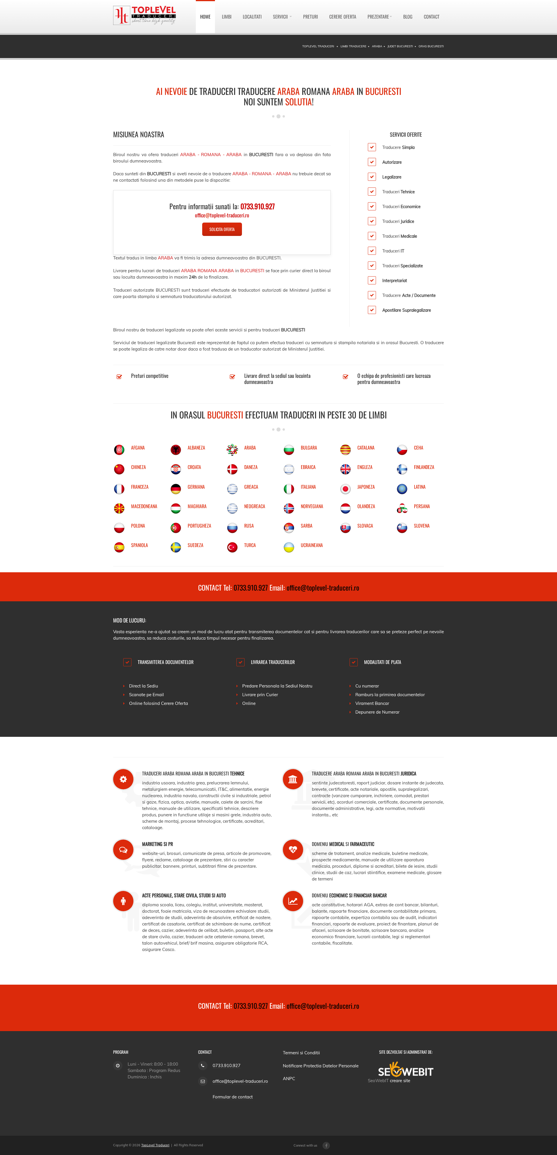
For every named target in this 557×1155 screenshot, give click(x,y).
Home (205, 16)
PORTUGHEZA (199, 525)
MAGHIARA (197, 506)
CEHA (418, 447)
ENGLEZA (364, 466)
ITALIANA (308, 486)
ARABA (250, 447)
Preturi (310, 16)
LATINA (420, 486)
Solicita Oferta (222, 229)
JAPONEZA (366, 486)
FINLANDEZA (424, 466)
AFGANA (138, 447)
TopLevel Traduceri (155, 1145)
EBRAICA (308, 466)
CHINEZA (138, 466)
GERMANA (196, 486)
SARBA (306, 525)
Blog (408, 16)
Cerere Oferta (342, 16)
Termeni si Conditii (301, 1052)
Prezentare (378, 16)
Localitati (252, 16)
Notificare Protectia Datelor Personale (321, 1066)
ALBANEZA (196, 447)
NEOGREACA (254, 506)
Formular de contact (233, 1097)
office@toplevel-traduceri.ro (323, 587)
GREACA (251, 486)
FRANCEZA (140, 486)
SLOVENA (422, 525)
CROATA (194, 466)
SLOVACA (365, 525)
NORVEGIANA (312, 506)
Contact (432, 16)
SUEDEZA (195, 545)
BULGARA (309, 447)
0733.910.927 (251, 587)
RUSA (249, 525)
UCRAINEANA (312, 545)
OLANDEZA (366, 506)
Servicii (281, 16)
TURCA (250, 545)
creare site (400, 1080)
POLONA (138, 525)
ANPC (289, 1078)
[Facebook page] (326, 1145)
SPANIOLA (139, 545)
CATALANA (366, 447)
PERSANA (422, 506)
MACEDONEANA (144, 506)
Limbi (227, 16)
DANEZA (251, 466)
